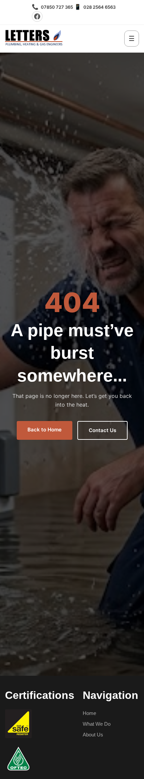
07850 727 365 (52, 7)
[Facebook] (37, 16)
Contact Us (102, 430)
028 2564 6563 (95, 7)
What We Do (97, 724)
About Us (93, 734)
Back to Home (44, 429)
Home (89, 713)
